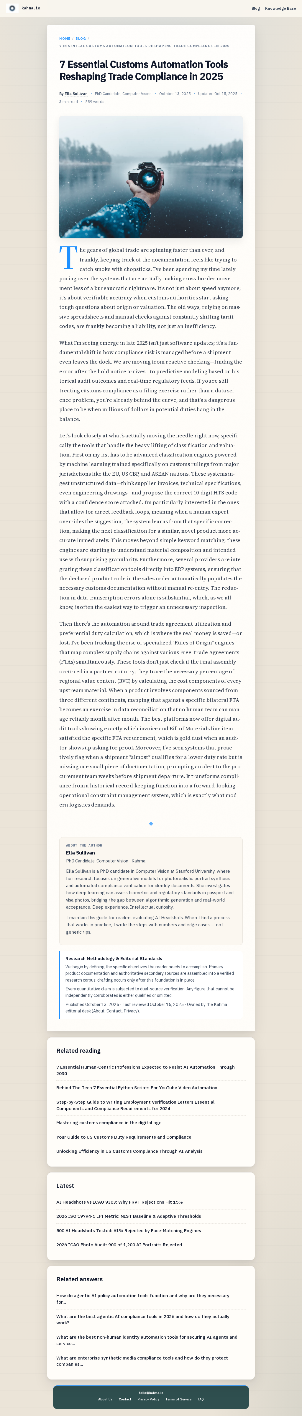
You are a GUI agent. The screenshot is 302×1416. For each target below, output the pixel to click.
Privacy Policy (148, 1399)
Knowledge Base (280, 8)
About (99, 1011)
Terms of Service (178, 1399)
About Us (105, 1399)
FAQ (201, 1399)
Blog (256, 8)
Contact (114, 1011)
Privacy (130, 1011)
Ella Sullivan (76, 93)
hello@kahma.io (151, 1393)
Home (64, 38)
